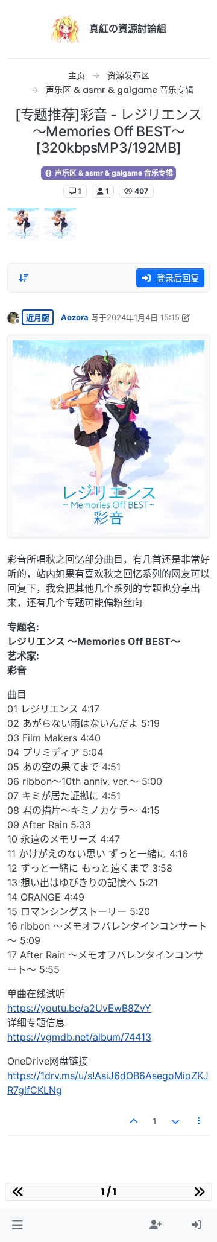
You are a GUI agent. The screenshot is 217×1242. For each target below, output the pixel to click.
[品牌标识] (65, 28)
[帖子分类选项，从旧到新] (23, 278)
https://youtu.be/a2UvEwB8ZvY (79, 1008)
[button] (17, 1225)
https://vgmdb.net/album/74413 (79, 1037)
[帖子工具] (199, 1121)
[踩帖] (175, 1121)
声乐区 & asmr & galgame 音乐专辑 (113, 172)
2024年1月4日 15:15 (143, 317)
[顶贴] (134, 1121)
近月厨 (37, 317)
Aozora (75, 317)
